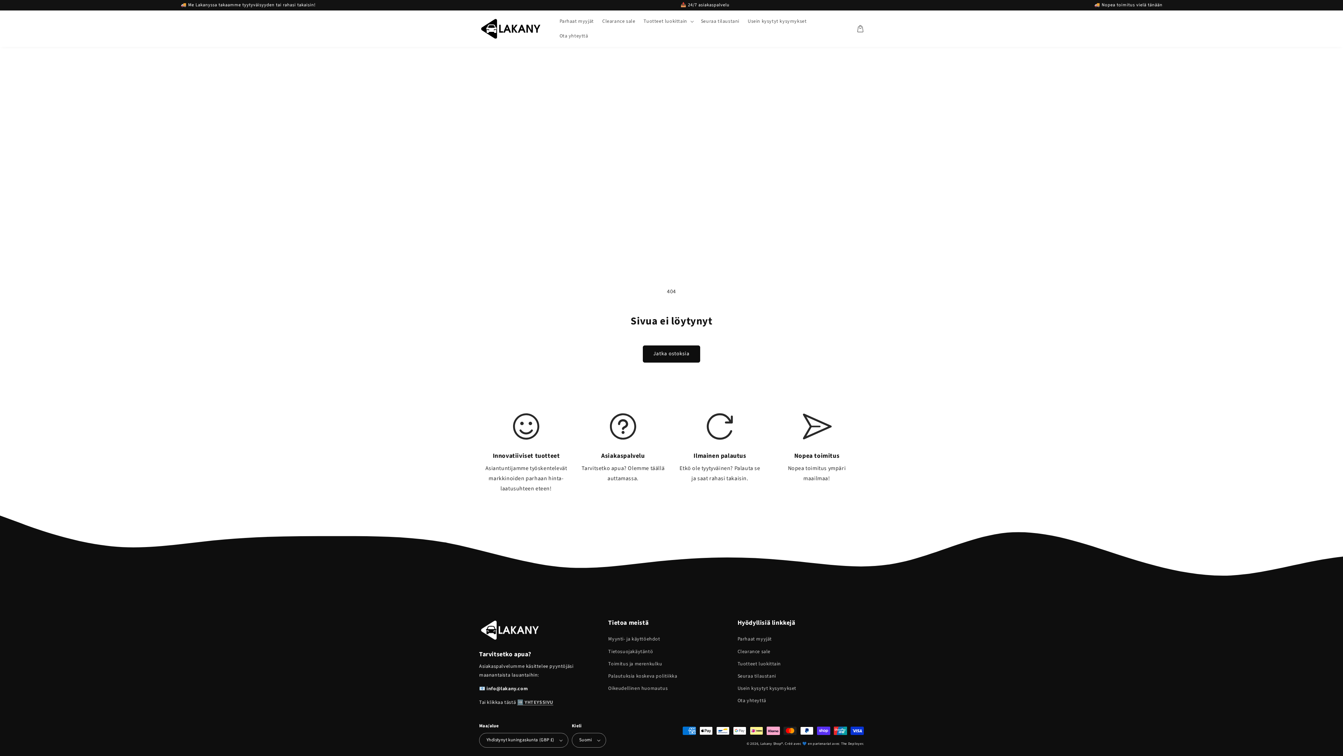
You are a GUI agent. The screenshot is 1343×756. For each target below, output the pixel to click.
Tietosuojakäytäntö (630, 651)
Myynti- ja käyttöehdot (634, 639)
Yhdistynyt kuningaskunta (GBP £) (520, 740)
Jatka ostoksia (671, 353)
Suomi (585, 740)
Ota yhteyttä (752, 700)
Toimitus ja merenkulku (635, 663)
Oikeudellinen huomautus (638, 688)
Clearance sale (754, 651)
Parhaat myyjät (755, 639)
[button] (667, 21)
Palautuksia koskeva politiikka (642, 676)
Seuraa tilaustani (757, 676)
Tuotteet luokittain (759, 663)
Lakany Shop (771, 743)
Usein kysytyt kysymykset (767, 688)
